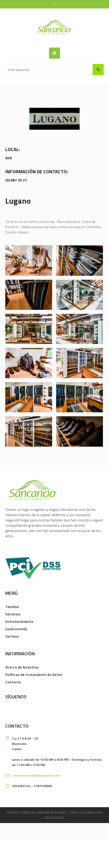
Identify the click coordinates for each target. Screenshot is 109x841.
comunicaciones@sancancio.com (36, 775)
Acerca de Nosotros (22, 667)
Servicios (12, 614)
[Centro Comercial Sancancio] (54, 28)
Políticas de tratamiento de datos (33, 674)
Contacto (13, 682)
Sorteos (12, 636)
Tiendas (12, 606)
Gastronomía (16, 629)
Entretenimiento (19, 621)
